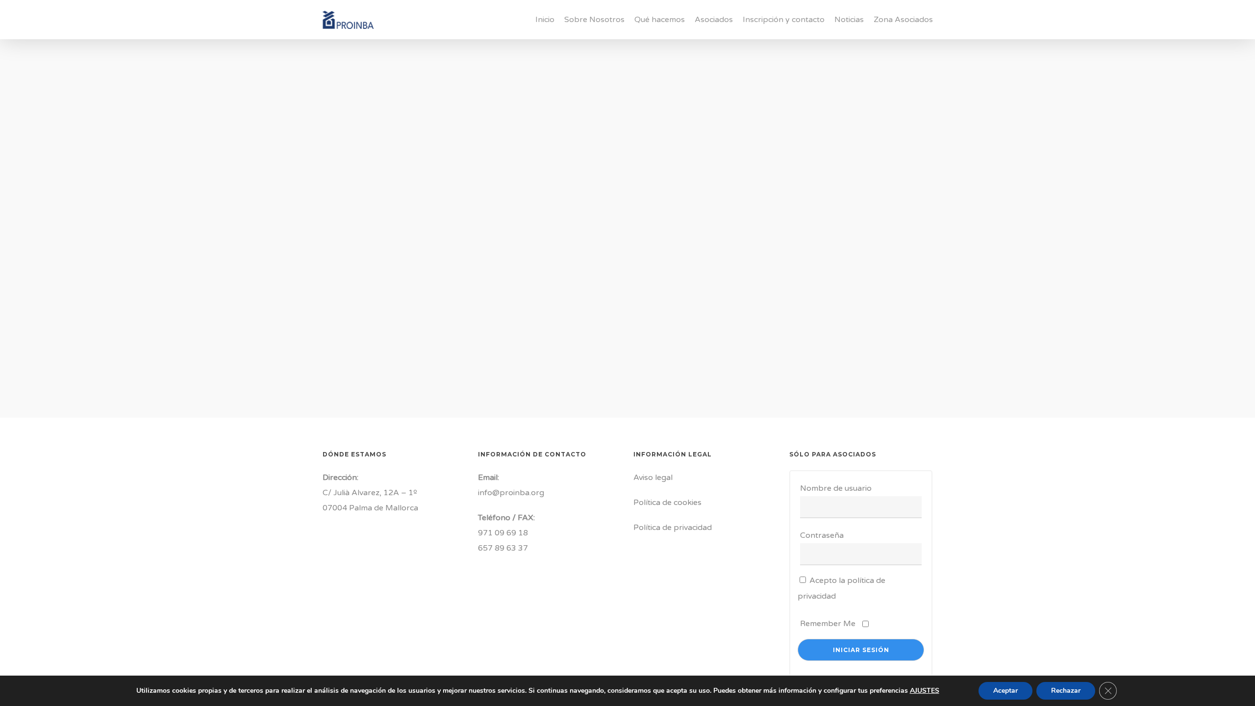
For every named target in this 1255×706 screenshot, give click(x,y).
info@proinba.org (511, 493)
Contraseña (822, 535)
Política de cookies (667, 502)
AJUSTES (924, 690)
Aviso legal (653, 477)
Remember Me (827, 624)
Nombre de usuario (836, 488)
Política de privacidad (672, 527)
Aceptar (1005, 690)
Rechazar (1065, 690)
